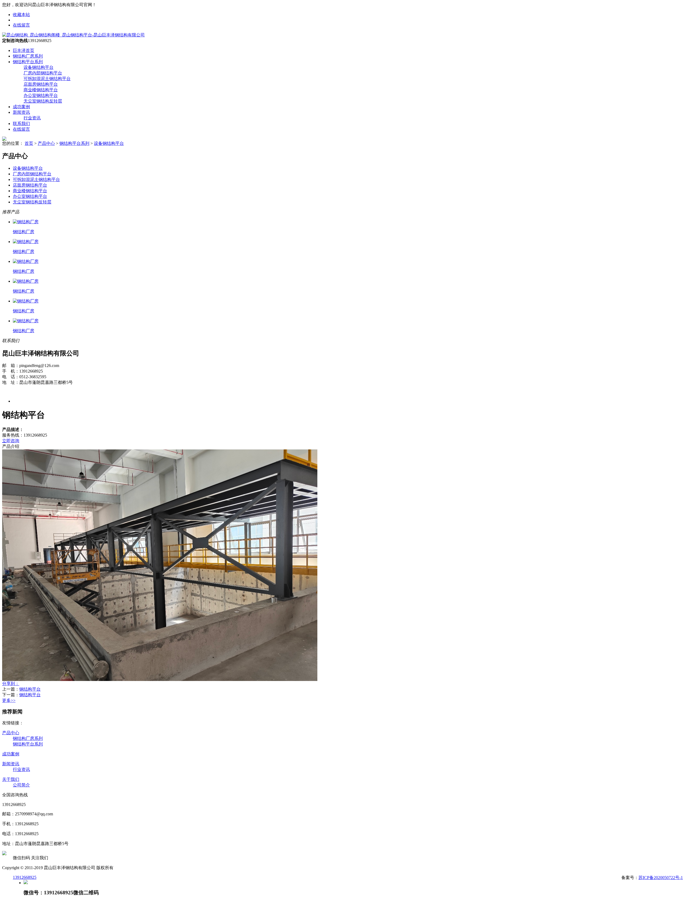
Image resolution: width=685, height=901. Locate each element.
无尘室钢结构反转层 (43, 101)
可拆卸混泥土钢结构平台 (47, 78)
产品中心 (46, 143)
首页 (29, 143)
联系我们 (21, 123)
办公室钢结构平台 (41, 95)
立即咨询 (10, 440)
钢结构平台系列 (28, 61)
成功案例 (21, 106)
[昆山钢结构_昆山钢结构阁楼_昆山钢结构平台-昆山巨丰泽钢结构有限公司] (73, 35)
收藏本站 (21, 14)
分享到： (10, 683)
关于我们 (10, 779)
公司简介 (21, 785)
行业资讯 (32, 118)
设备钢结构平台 (39, 67)
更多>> (9, 700)
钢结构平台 (30, 689)
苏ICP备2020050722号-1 (660, 877)
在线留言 (21, 25)
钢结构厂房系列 (28, 56)
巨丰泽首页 (23, 50)
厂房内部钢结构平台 (43, 73)
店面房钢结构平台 (41, 84)
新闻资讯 (21, 112)
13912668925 (24, 877)
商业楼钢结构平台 (41, 90)
